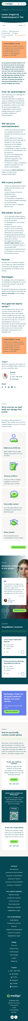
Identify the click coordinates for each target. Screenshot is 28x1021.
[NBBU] (12, 1017)
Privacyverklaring (14, 1005)
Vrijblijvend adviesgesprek (14, 929)
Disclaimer (14, 1012)
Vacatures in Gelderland (14, 885)
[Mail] (15, 387)
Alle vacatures (14, 869)
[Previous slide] (3, 610)
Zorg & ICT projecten (14, 932)
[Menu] (24, 4)
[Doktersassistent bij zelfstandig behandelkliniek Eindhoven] (22, 673)
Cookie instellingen (14, 1009)
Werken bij (14, 961)
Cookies (14, 1007)
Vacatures (6, 10)
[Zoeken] (21, 4)
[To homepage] (14, 995)
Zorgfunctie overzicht (14, 898)
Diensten (14, 926)
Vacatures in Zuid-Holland (14, 875)
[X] (5, 387)
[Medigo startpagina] (8, 4)
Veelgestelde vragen (14, 910)
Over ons (14, 945)
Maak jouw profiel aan (14, 907)
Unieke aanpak (14, 952)
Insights (14, 958)
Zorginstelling (14, 920)
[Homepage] (2, 10)
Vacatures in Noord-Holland (14, 872)
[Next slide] (7, 610)
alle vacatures (15, 53)
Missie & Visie (14, 948)
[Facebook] (12, 387)
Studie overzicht (14, 901)
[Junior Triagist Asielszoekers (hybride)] (22, 652)
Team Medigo (14, 955)
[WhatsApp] (2, 387)
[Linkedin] (8, 387)
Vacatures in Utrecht (14, 879)
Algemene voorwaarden (14, 1002)
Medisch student (14, 894)
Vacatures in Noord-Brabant (14, 882)
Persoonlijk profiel (14, 904)
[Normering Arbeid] (15, 1017)
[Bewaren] (18, 652)
